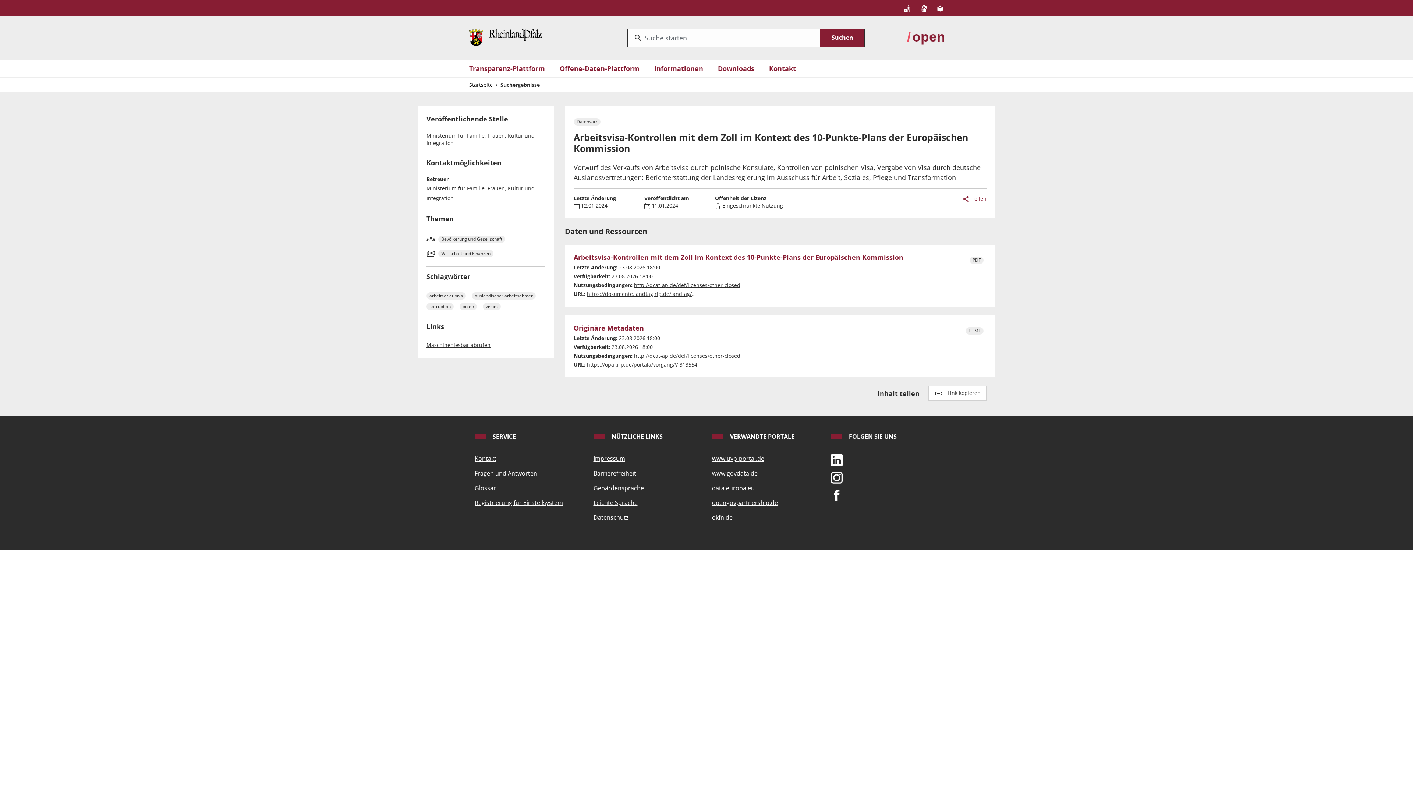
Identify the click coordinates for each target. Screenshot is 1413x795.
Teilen (978, 198)
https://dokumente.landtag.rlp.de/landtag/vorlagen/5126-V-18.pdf (668, 293)
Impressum (609, 459)
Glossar (485, 488)
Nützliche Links (636, 436)
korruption (440, 306)
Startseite (481, 84)
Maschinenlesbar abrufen (458, 345)
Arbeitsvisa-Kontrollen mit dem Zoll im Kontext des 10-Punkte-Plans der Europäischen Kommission (738, 258)
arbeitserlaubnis (446, 296)
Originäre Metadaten (609, 328)
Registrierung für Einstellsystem (519, 503)
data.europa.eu (733, 488)
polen (468, 306)
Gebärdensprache (619, 488)
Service (503, 436)
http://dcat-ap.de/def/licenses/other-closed (687, 285)
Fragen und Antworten (506, 473)
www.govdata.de (735, 473)
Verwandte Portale (761, 436)
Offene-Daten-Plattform (600, 68)
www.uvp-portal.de (738, 459)
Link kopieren (964, 392)
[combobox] (724, 38)
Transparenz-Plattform (507, 68)
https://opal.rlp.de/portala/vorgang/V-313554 (642, 364)
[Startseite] (505, 37)
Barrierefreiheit (615, 473)
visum (492, 306)
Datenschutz (611, 517)
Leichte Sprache (616, 503)
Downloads (736, 68)
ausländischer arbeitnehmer (504, 296)
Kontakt (782, 68)
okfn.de (722, 517)
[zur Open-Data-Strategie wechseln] (925, 37)
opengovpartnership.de (745, 503)
